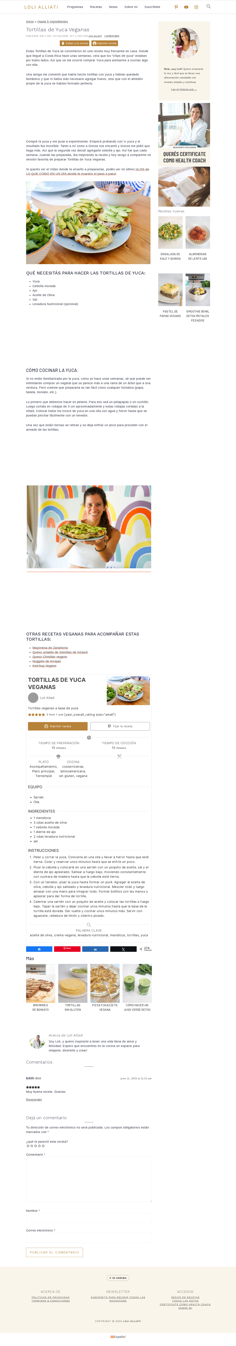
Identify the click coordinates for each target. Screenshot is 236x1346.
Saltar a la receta (76, 43)
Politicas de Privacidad (51, 1297)
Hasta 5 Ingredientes (52, 21)
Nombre (33, 1210)
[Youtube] (186, 7)
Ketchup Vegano (44, 665)
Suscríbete (152, 7)
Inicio (30, 21)
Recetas (96, 7)
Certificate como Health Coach (185, 1304)
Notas (113, 7)
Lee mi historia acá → (184, 89)
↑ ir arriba (118, 1278)
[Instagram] (196, 7)
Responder (34, 1099)
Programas (75, 7)
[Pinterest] (176, 7)
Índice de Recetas (185, 1297)
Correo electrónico (40, 1230)
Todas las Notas (185, 1300)
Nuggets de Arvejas (46, 661)
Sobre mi (131, 7)
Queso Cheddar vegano (49, 656)
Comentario (35, 1154)
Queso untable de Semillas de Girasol (60, 652)
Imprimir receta (106, 43)
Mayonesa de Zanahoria (50, 648)
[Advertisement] (89, 115)
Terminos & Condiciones (50, 1300)
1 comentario (111, 36)
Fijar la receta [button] (122, 726)
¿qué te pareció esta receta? (47, 1141)
